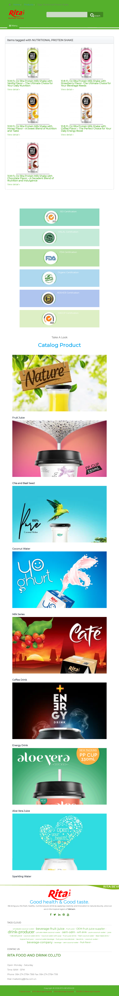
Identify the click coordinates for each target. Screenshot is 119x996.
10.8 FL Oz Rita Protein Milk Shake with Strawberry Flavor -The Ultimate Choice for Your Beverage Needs (86, 83)
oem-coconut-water (70, 942)
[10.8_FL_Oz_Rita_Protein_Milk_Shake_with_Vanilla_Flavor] (32, 62)
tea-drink (79, 939)
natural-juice (16, 936)
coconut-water (91, 939)
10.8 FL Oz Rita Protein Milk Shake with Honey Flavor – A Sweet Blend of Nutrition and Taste (32, 128)
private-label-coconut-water (48, 932)
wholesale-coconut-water (23, 929)
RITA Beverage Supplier (42, 991)
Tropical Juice (24, 991)
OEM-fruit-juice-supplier (90, 928)
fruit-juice (70, 929)
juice (109, 932)
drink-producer (21, 932)
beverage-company (40, 942)
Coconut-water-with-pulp (51, 936)
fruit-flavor (85, 942)
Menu (14, 25)
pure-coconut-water (97, 932)
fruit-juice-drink (69, 936)
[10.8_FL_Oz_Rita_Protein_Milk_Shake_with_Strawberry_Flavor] (86, 62)
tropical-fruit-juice (27, 939)
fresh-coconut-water (86, 936)
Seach (97, 15)
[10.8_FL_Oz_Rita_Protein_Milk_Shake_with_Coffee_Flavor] (86, 107)
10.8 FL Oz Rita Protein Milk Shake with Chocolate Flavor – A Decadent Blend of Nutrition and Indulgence (30, 178)
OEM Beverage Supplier (64, 991)
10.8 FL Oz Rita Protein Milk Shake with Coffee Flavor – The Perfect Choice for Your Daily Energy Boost (86, 128)
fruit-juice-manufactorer (65, 939)
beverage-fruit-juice (50, 928)
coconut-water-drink (32, 936)
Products (28, 4)
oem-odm (68, 932)
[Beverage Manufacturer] (16, 14)
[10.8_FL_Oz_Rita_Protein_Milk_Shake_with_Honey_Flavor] (32, 107)
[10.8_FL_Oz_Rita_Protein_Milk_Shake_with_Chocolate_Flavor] (32, 157)
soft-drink (82, 932)
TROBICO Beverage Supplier (88, 991)
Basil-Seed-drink (102, 936)
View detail (12, 89)
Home (16, 4)
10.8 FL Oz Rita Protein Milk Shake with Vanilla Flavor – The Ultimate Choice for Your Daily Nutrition (30, 83)
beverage (57, 942)
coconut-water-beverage (44, 939)
